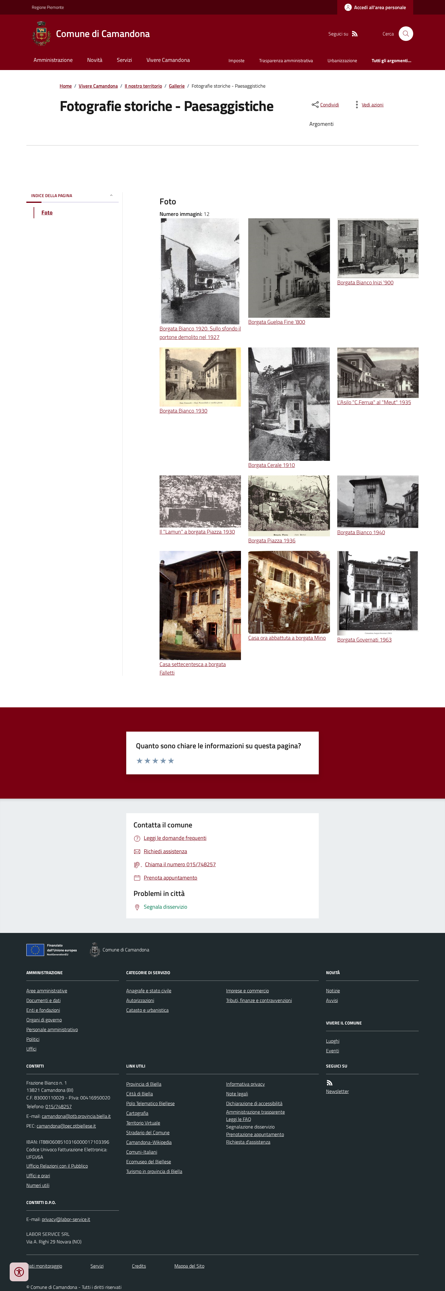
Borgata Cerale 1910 (271, 465)
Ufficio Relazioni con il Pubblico (57, 1165)
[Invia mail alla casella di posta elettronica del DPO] (66, 1219)
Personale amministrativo (52, 1029)
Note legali (237, 1093)
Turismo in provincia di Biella (154, 1171)
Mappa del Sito (189, 1265)
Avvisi (332, 1000)
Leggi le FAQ (238, 1119)
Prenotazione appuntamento (255, 1134)
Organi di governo (44, 1019)
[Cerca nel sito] (403, 33)
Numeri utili (37, 1185)
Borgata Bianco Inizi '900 (365, 282)
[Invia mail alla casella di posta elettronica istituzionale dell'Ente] (76, 1116)
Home (66, 85)
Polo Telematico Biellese (150, 1103)
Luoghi (332, 1041)
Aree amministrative (46, 990)
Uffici (31, 1048)
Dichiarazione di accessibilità (254, 1103)
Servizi (124, 60)
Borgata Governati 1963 (364, 639)
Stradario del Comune (148, 1132)
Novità (94, 60)
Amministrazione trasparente (255, 1111)
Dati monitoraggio (44, 1265)
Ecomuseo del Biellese (148, 1161)
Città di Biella (139, 1093)
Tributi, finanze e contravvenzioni (259, 1000)
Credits (139, 1265)
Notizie (333, 990)
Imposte (237, 60)
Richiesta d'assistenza (248, 1141)
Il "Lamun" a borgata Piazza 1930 (197, 532)
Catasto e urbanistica (147, 1010)
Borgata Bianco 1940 (361, 532)
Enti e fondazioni (43, 1010)
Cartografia (137, 1113)
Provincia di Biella (143, 1084)
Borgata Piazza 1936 (271, 540)
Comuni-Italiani (141, 1151)
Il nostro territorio (143, 85)
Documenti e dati (43, 1000)
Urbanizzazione (342, 60)
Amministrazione (53, 60)
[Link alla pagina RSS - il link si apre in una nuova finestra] (354, 34)
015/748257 (58, 1106)
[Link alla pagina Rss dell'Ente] (329, 1083)
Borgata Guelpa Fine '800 (276, 322)
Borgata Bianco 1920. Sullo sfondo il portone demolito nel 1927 (200, 332)
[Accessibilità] (19, 1272)
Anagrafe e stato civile (148, 990)
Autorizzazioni (140, 1000)
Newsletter (337, 1091)
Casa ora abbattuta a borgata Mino (287, 638)
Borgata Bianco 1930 (183, 411)
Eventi (332, 1050)
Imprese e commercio (247, 990)
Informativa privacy (245, 1084)
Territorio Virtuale (143, 1122)
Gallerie (177, 85)
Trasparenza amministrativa (286, 60)
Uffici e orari (38, 1175)
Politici (32, 1039)
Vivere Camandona (168, 60)
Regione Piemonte (48, 7)
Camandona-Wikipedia (149, 1142)
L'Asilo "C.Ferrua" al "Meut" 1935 (374, 402)
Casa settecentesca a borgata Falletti (193, 668)
